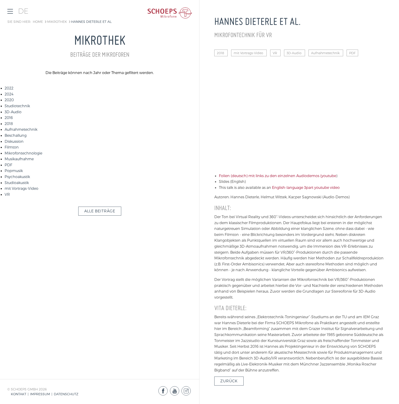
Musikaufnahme (19, 159)
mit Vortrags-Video (21, 188)
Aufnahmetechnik (21, 129)
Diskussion (14, 141)
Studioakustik (17, 182)
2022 (9, 88)
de (23, 11)
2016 (9, 117)
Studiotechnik (17, 106)
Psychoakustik (17, 176)
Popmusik (14, 170)
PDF (8, 165)
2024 (9, 94)
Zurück (229, 381)
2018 (9, 123)
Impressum (40, 394)
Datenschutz (66, 394)
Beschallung (16, 135)
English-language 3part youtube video (306, 187)
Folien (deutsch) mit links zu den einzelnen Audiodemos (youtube (277, 175)
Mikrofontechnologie (23, 153)
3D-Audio (13, 112)
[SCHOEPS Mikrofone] (170, 12)
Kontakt (18, 394)
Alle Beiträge (99, 211)
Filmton (12, 147)
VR (7, 194)
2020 (9, 100)
